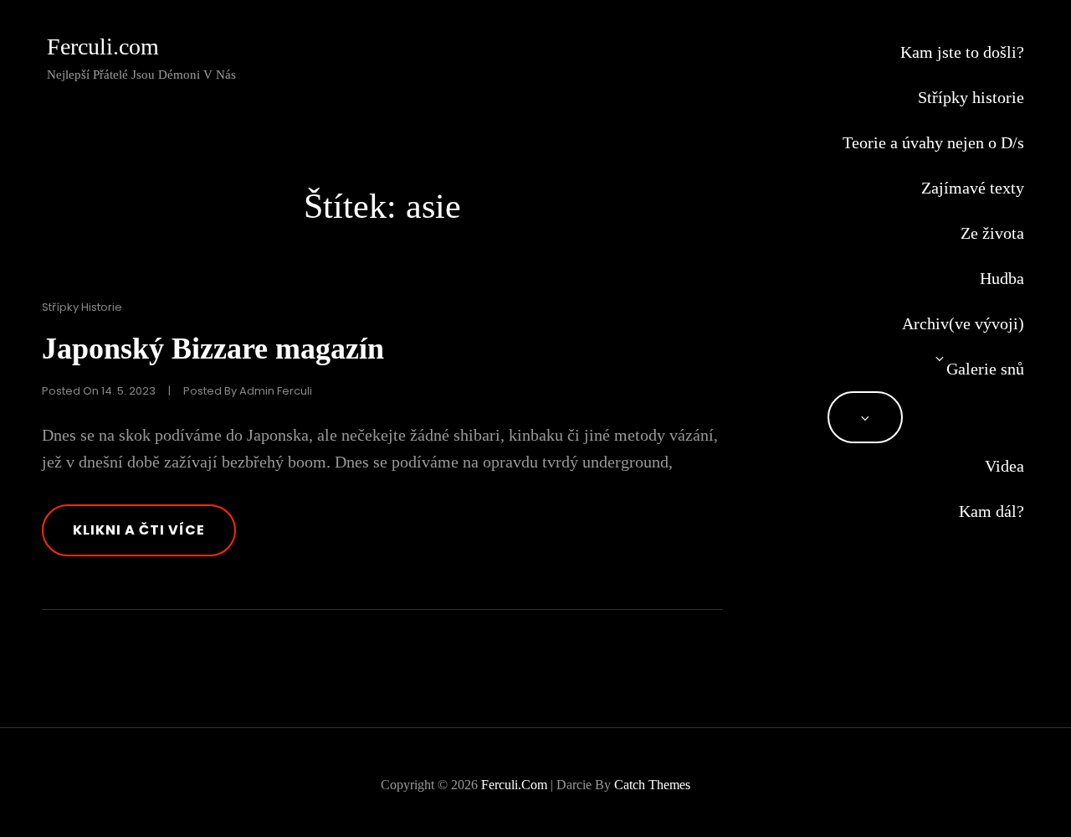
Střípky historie (971, 97)
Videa (1004, 466)
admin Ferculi (275, 391)
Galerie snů (985, 368)
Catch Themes (652, 785)
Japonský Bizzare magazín (213, 348)
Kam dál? (991, 511)
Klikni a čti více (154, 537)
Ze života (992, 233)
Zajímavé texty (972, 187)
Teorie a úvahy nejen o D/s (933, 142)
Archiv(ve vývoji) (963, 323)
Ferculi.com (103, 46)
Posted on (99, 391)
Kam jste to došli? (962, 52)
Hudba (1002, 278)
